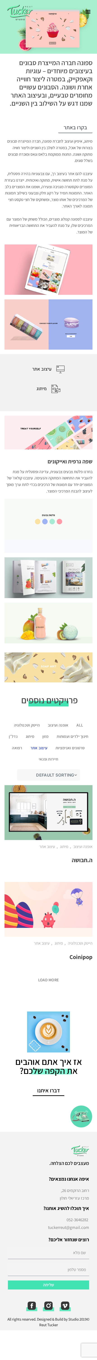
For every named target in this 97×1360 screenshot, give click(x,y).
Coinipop (80, 957)
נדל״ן (13, 736)
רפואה (17, 747)
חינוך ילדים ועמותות (72, 736)
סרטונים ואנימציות (70, 747)
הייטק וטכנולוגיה (27, 725)
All (79, 725)
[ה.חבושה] (48, 812)
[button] (88, 11)
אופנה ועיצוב (58, 725)
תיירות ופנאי (48, 759)
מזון (45, 736)
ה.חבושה (82, 860)
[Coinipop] (48, 909)
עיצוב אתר (38, 747)
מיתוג (30, 736)
